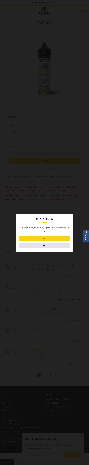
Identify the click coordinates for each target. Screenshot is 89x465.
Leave (44, 245)
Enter (44, 238)
